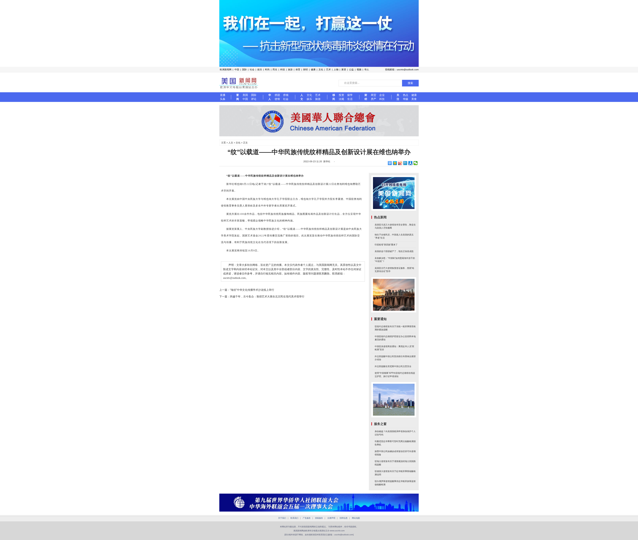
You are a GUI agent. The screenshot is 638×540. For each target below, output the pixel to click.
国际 (244, 69)
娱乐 (259, 69)
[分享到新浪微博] (400, 163)
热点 (405, 95)
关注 (398, 97)
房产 (373, 99)
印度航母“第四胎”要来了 (386, 244)
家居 (343, 69)
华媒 (405, 99)
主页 (223, 142)
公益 (351, 69)
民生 (275, 69)
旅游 (290, 69)
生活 (350, 99)
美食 (414, 99)
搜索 (410, 83)
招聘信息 (344, 518)
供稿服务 (319, 518)
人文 (301, 97)
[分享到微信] (416, 163)
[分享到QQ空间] (395, 163)
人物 (336, 69)
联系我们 (294, 518)
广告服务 (307, 518)
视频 (359, 69)
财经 (305, 69)
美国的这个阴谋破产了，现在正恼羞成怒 (394, 251)
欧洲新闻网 (225, 69)
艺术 (328, 69)
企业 (382, 95)
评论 (253, 99)
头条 (222, 99)
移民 (333, 97)
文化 (321, 69)
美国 (245, 95)
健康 (313, 69)
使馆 (277, 99)
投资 (341, 95)
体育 (298, 69)
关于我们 (282, 518)
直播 (222, 95)
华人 (366, 69)
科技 (282, 69)
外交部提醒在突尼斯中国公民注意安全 (393, 366)
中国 (236, 69)
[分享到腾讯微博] (405, 163)
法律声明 (331, 518)
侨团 (277, 95)
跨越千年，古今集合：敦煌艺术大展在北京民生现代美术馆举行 (267, 296)
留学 (350, 95)
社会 (252, 69)
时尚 (267, 69)
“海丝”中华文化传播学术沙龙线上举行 (252, 289)
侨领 (285, 95)
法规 (341, 99)
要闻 (237, 97)
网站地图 (356, 518)
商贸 (373, 95)
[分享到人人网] (410, 163)
